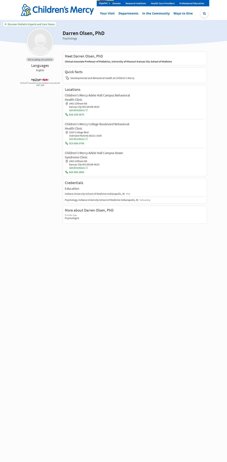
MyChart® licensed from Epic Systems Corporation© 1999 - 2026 (40, 84)
